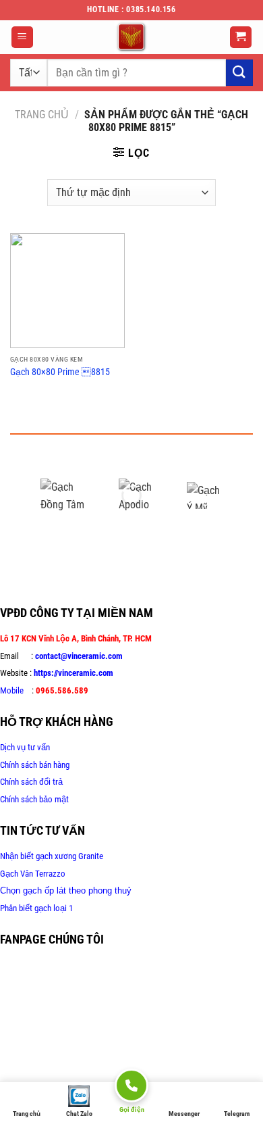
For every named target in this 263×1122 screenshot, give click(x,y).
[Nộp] (239, 72)
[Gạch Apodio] (143, 495)
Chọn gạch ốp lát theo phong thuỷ (66, 890)
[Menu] (22, 37)
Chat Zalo (79, 1113)
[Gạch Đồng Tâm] (69, 495)
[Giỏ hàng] (241, 37)
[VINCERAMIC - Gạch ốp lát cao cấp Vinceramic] (131, 37)
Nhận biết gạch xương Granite (51, 856)
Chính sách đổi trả (31, 782)
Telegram (237, 1113)
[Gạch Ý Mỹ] (204, 495)
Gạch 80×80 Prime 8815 (60, 371)
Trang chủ (42, 114)
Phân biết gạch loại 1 (36, 908)
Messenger (184, 1113)
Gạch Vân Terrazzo (32, 874)
